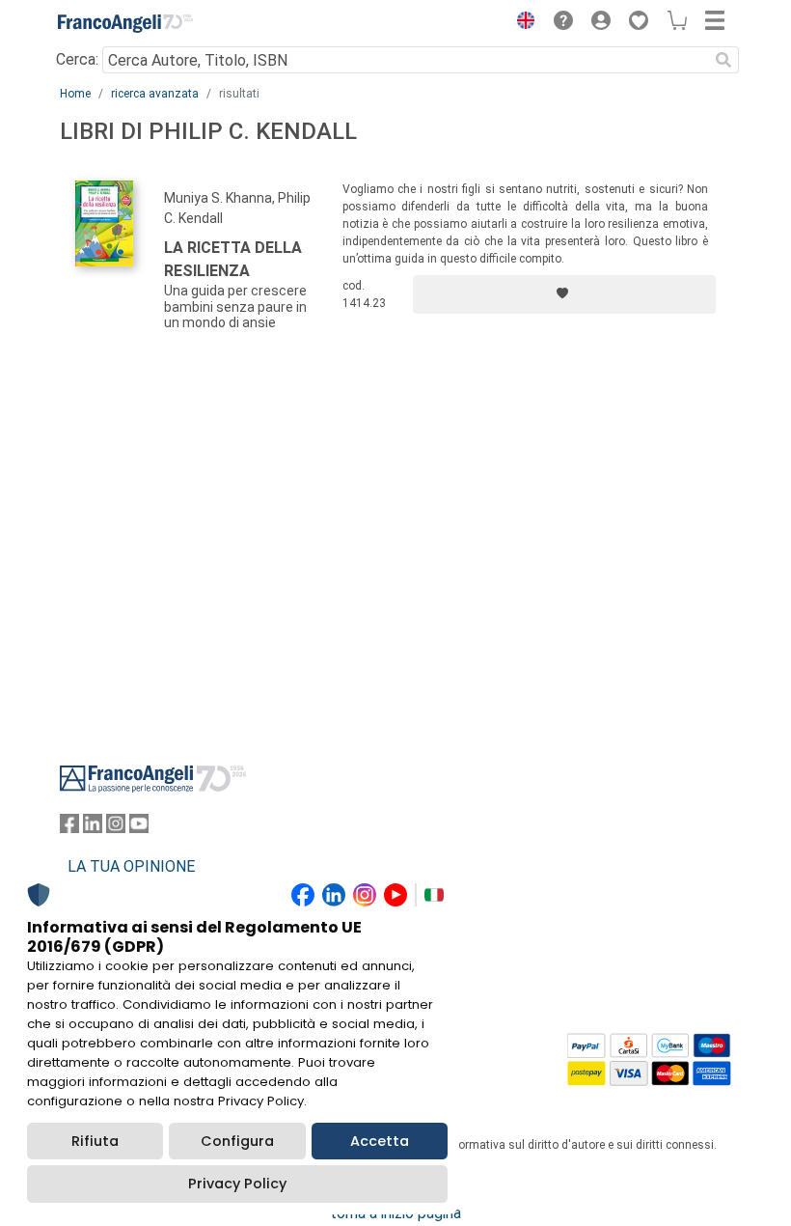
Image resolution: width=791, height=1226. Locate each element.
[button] (521, 23)
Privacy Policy (237, 1183)
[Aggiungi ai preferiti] (564, 294)
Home (75, 93)
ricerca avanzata (155, 93)
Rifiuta (95, 1141)
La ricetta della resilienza (233, 259)
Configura (237, 1141)
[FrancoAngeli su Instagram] (115, 828)
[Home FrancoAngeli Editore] (125, 23)
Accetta (379, 1141)
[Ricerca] (723, 59)
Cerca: (77, 59)
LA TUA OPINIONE (131, 866)
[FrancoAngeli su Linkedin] (92, 828)
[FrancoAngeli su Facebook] (69, 828)
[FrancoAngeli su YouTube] (139, 828)
